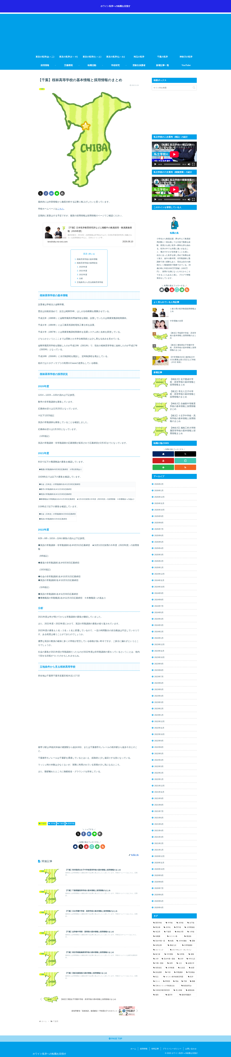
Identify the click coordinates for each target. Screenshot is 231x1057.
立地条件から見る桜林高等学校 (90, 282)
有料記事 (155, 1049)
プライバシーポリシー (172, 1049)
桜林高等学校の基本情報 (87, 259)
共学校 (53, 823)
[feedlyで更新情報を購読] (97, 846)
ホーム (133, 1049)
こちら (60, 209)
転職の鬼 (174, 233)
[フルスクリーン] (193, 164)
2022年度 (83, 274)
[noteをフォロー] (91, 846)
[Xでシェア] (40, 193)
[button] (62, 193)
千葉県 (43, 823)
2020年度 (83, 267)
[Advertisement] (115, 32)
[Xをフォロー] (80, 846)
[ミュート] (189, 164)
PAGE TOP (116, 1038)
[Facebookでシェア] (46, 193)
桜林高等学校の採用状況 (87, 263)
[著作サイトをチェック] (75, 846)
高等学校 (71, 823)
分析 (81, 278)
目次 (85, 254)
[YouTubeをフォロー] (86, 846)
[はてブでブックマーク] (51, 193)
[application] (174, 154)
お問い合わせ (191, 1049)
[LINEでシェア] (57, 193)
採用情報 (143, 1049)
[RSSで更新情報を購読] (102, 846)
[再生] (155, 164)
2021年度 (83, 271)
